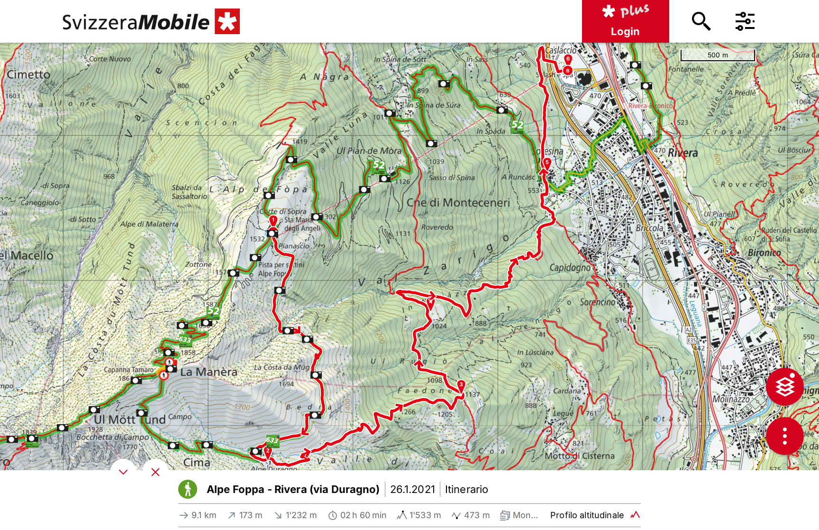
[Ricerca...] (701, 21)
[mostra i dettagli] (123, 472)
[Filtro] (745, 21)
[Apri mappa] (155, 472)
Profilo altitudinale (587, 515)
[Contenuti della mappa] (785, 387)
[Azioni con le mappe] (785, 436)
